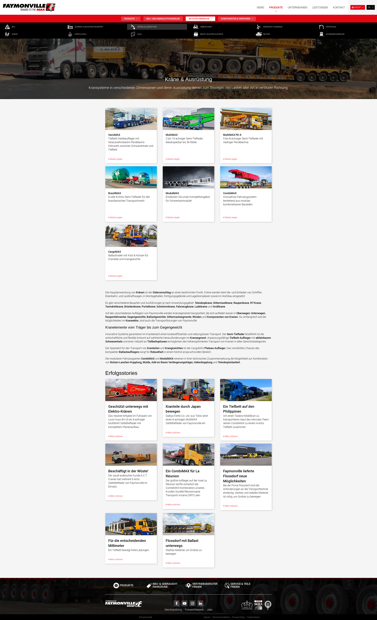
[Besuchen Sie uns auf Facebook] (176, 603)
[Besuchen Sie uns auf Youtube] (184, 603)
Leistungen (320, 7)
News (260, 7)
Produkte (276, 7)
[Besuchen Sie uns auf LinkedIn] (200, 603)
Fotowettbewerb (194, 609)
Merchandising (173, 609)
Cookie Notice (253, 617)
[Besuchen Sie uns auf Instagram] (192, 603)
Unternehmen (297, 7)
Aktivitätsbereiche (199, 18)
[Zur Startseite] (29, 7)
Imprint (207, 617)
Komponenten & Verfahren (235, 18)
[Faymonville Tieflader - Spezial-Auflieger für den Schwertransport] (123, 603)
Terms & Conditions (221, 617)
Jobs (210, 609)
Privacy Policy (238, 617)
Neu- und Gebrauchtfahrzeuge (163, 18)
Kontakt (339, 7)
